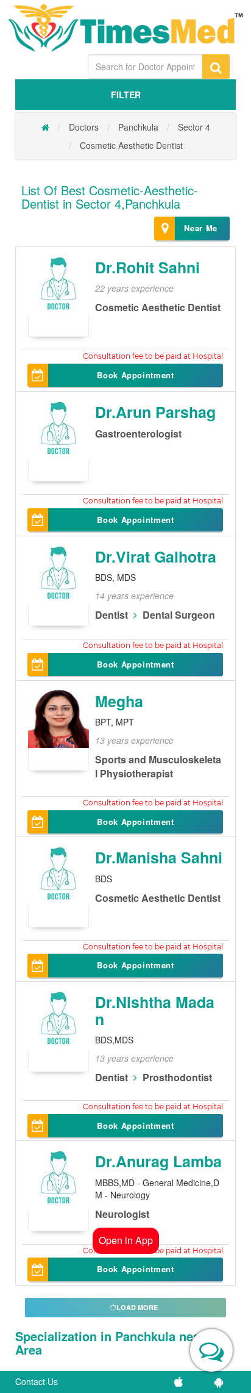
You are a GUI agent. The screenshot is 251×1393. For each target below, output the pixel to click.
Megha (119, 701)
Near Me (200, 228)
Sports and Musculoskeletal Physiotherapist (158, 766)
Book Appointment (135, 375)
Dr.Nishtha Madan (154, 1010)
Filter (126, 94)
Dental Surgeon (179, 615)
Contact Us (36, 1381)
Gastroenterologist (138, 434)
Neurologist (122, 1214)
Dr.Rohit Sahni (147, 267)
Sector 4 (194, 127)
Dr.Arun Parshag (155, 412)
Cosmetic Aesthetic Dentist (131, 145)
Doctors (84, 127)
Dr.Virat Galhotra (155, 556)
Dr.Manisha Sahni (158, 857)
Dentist (111, 615)
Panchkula (138, 127)
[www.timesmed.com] (45, 127)
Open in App (126, 1240)
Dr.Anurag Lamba (158, 1161)
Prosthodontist (177, 1077)
